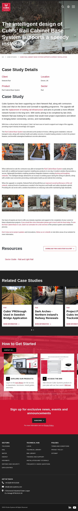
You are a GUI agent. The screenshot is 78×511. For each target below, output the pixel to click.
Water (4, 453)
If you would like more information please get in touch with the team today (45, 222)
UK (3, 57)
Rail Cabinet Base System (14, 132)
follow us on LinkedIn (43, 232)
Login (29, 446)
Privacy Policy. (49, 425)
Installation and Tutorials (38, 460)
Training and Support (35, 457)
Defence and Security (11, 464)
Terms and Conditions (60, 446)
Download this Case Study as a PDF (58, 248)
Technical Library (34, 449)
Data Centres (7, 467)
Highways (5, 460)
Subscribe (38, 420)
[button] (31, 329)
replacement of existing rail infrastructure (26, 110)
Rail (3, 449)
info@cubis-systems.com (13, 487)
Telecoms (6, 446)
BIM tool (68, 385)
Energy (5, 457)
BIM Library (31, 453)
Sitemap (54, 453)
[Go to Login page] (68, 7)
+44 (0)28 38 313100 (12, 483)
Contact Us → (9, 350)
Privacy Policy (57, 449)
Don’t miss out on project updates (13, 232)
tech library (19, 383)
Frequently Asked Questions (38, 464)
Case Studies (12, 57)
